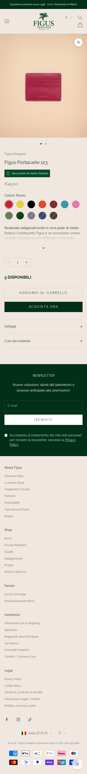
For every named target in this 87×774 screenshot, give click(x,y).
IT (66, 18)
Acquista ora (43, 306)
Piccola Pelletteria (15, 545)
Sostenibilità (12, 502)
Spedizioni (10, 630)
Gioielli (8, 551)
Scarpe (8, 565)
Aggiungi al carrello (43, 293)
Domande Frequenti (16, 650)
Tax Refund (11, 643)
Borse (8, 538)
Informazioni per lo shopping (21, 623)
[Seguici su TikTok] (30, 719)
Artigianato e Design (17, 489)
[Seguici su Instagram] (18, 719)
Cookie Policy (12, 685)
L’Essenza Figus (14, 476)
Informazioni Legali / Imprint (22, 699)
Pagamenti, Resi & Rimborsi (21, 636)
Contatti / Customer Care (20, 656)
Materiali (9, 496)
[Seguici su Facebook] (6, 719)
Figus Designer (15, 154)
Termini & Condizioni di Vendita (23, 692)
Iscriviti (43, 420)
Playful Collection (15, 571)
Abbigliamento (13, 558)
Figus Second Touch (16, 509)
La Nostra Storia (14, 482)
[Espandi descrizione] (43, 247)
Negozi (8, 516)
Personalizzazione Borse (19, 601)
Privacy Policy (13, 679)
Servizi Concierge (15, 594)
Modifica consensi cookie (20, 705)
